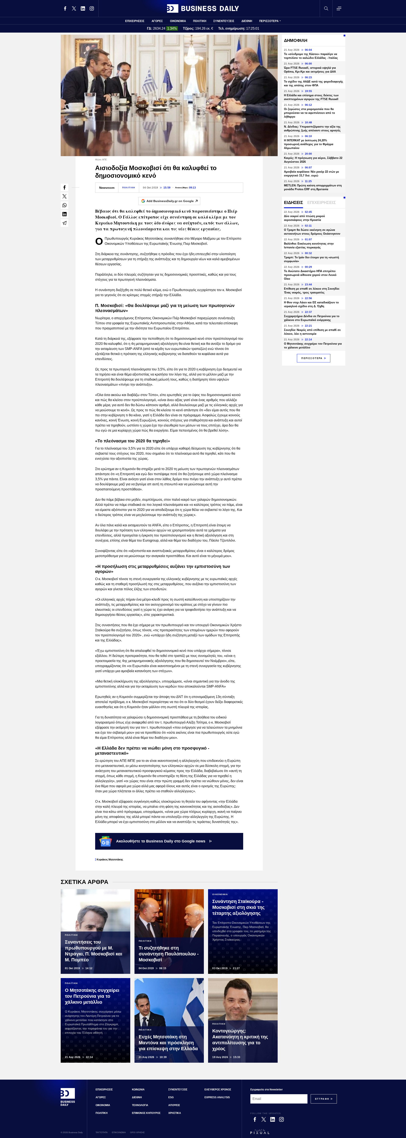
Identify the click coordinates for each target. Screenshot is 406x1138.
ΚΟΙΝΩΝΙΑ (138, 1089)
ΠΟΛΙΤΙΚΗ (199, 21)
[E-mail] (64, 223)
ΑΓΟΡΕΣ (157, 21)
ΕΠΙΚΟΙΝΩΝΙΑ (119, 1132)
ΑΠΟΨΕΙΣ (174, 1105)
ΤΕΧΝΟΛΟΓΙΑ (140, 1105)
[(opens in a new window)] (65, 8)
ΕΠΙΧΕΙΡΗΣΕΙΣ (134, 21)
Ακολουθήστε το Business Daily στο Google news (160, 841)
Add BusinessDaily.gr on (170, 201)
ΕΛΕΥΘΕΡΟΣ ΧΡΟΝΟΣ (217, 1089)
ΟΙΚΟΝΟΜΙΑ (178, 21)
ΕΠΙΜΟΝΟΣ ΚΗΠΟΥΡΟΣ (146, 1113)
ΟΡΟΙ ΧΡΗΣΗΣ (137, 1132)
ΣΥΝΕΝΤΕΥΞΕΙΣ (223, 21)
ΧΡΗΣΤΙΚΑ (174, 1113)
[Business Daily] (203, 8)
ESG (171, 1097)
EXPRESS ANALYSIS (217, 1097)
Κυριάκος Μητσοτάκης (110, 859)
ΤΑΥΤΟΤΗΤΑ (102, 1132)
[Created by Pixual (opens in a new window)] (293, 1133)
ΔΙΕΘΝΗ (246, 21)
